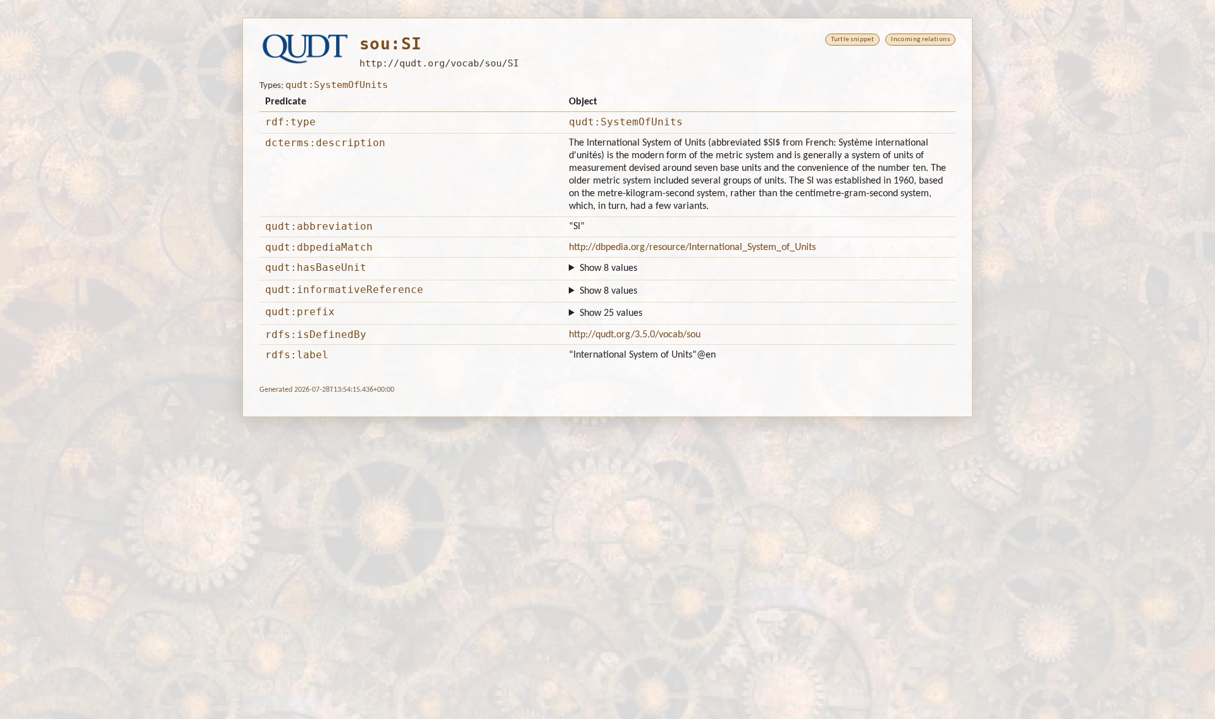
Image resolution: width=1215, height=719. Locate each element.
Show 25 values (611, 313)
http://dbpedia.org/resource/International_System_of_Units (692, 247)
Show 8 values (608, 268)
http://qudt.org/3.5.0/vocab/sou (635, 335)
